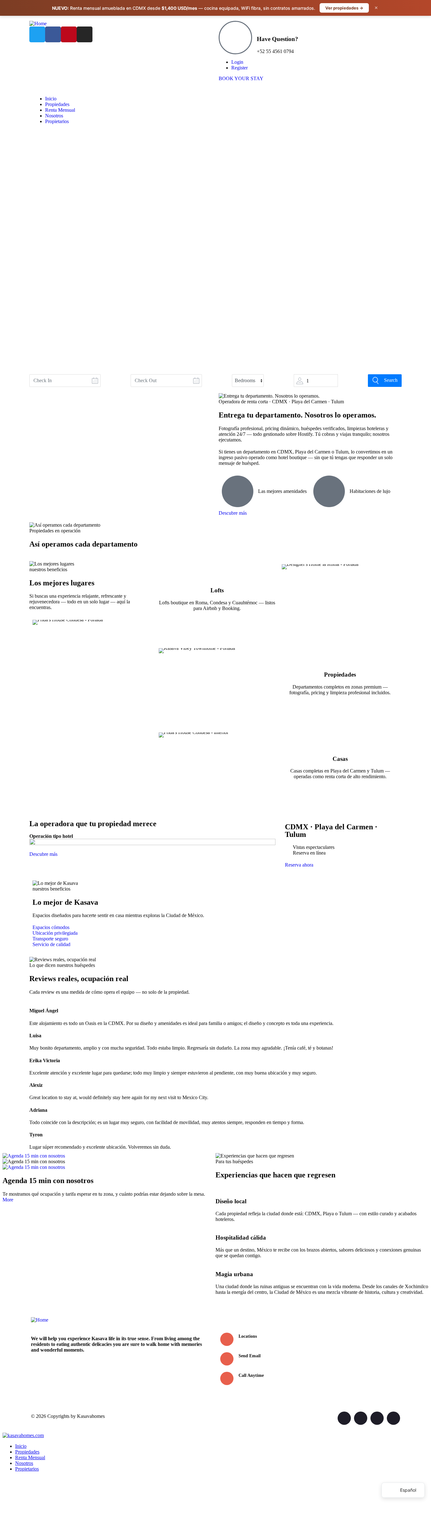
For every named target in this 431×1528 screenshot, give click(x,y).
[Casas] (340, 740)
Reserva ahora (299, 865)
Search (391, 380)
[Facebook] (53, 34)
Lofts (217, 590)
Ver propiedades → (344, 7)
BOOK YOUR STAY (241, 78)
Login (237, 62)
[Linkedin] (393, 1418)
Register (239, 67)
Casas (340, 758)
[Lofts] (217, 572)
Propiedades (340, 674)
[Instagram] (84, 34)
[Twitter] (37, 34)
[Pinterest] (69, 34)
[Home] (38, 23)
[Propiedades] (340, 656)
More (8, 1199)
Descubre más (233, 513)
